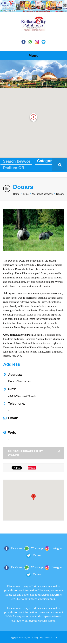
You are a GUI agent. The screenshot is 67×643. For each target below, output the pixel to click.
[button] (33, 117)
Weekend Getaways (42, 194)
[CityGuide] (33, 28)
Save (33, 468)
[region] (33, 74)
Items (25, 194)
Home (16, 194)
